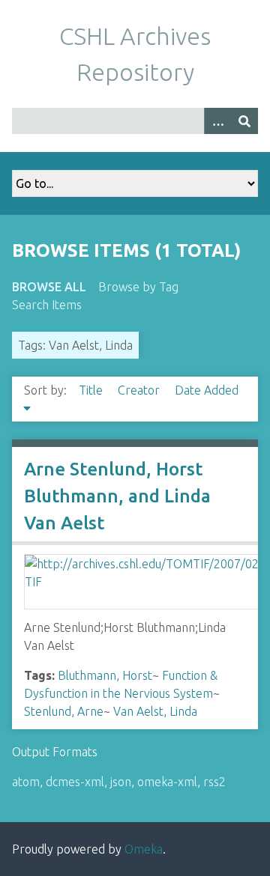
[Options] (217, 121)
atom (26, 781)
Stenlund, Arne (64, 711)
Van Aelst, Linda (155, 711)
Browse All (49, 286)
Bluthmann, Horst (105, 675)
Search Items (47, 304)
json (120, 781)
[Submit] (244, 121)
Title (92, 390)
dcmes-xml (75, 781)
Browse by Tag (138, 286)
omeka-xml (167, 781)
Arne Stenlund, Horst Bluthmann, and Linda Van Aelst (117, 496)
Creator (140, 390)
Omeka (143, 849)
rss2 (214, 781)
